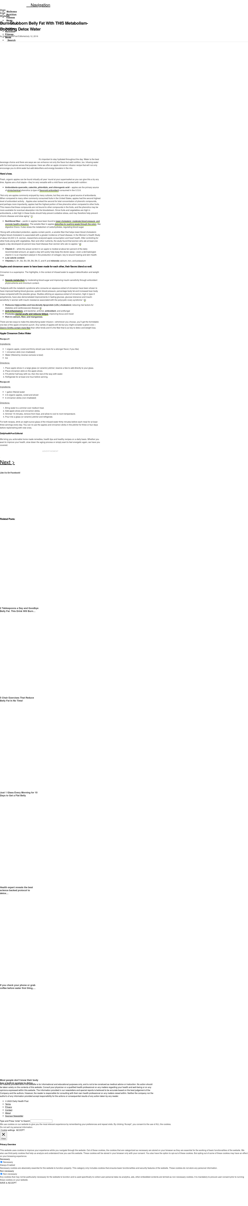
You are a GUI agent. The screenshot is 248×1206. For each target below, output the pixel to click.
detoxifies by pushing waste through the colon (75, 223)
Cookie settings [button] (8, 1130)
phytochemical (14, 190)
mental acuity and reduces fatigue (31, 313)
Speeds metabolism (15, 280)
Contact (8, 1109)
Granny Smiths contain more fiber (15, 327)
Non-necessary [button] (7, 1170)
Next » (50, 462)
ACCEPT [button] (20, 1130)
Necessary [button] (5, 1159)
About (8, 1112)
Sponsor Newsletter (14, 1115)
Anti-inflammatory (14, 310)
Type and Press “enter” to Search (15, 1120)
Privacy (8, 1107)
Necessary (8, 1162)
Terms (8, 1104)
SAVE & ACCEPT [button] (8, 1182)
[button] (38, 5)
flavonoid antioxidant (49, 190)
